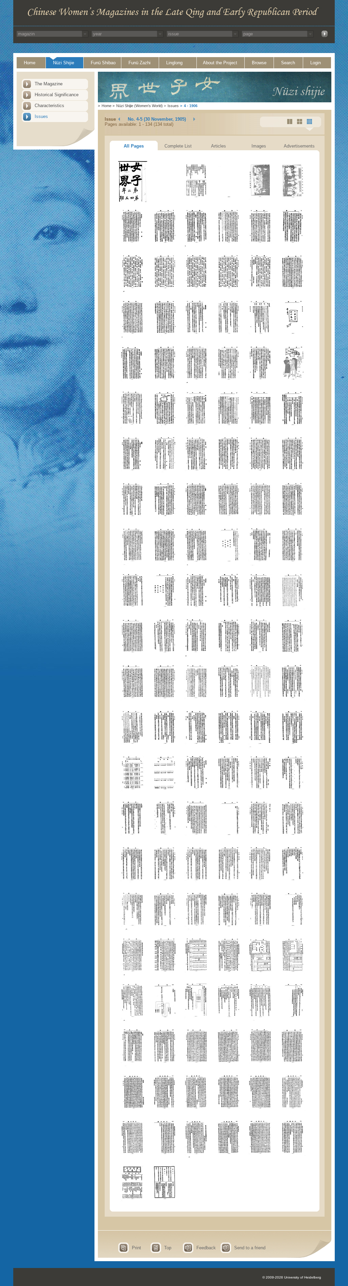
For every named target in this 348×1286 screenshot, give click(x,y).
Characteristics (49, 105)
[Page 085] (132, 838)
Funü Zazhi (139, 62)
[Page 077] (260, 747)
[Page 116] (164, 1065)
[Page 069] (196, 701)
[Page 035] (260, 428)
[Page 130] (228, 1157)
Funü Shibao (103, 62)
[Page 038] (164, 473)
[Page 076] (228, 747)
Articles (218, 146)
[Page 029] (260, 382)
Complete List (178, 146)
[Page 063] (196, 655)
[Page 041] (260, 473)
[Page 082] (228, 792)
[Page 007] (132, 245)
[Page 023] (260, 337)
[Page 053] (260, 564)
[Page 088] (228, 838)
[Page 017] (260, 291)
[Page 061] (132, 655)
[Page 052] (228, 564)
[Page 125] (260, 1111)
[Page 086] (164, 838)
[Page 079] (132, 792)
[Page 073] (132, 747)
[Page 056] (164, 610)
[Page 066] (292, 655)
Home (29, 62)
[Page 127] (132, 1157)
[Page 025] (132, 382)
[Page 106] (228, 974)
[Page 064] (228, 655)
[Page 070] (228, 701)
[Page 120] (292, 1065)
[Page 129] (196, 1157)
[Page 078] (292, 747)
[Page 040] (228, 473)
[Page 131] (260, 1157)
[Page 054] (292, 564)
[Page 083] (260, 792)
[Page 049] (132, 564)
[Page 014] (164, 291)
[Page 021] (196, 337)
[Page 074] (164, 747)
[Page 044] (164, 519)
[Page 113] (260, 1020)
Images (258, 146)
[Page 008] (164, 245)
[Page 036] (292, 428)
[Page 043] (132, 519)
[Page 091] (132, 883)
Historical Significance (57, 94)
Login (315, 62)
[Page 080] (164, 792)
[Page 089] (260, 838)
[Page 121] (132, 1111)
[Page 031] (132, 428)
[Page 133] (132, 1202)
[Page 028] (228, 382)
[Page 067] (132, 701)
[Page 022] (228, 337)
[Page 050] (164, 564)
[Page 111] (196, 1020)
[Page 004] (228, 200)
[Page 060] (292, 610)
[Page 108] (292, 974)
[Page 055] (132, 610)
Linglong (174, 62)
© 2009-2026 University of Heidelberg (291, 1277)
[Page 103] (132, 974)
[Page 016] (228, 291)
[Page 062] (164, 655)
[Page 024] (292, 337)
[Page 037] (132, 473)
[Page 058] (228, 610)
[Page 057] (196, 610)
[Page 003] (196, 200)
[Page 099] (196, 929)
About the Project (220, 62)
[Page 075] (196, 747)
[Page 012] (292, 245)
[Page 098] (164, 929)
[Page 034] (228, 428)
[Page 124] (228, 1111)
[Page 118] (228, 1065)
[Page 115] (132, 1065)
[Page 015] (196, 291)
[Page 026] (164, 382)
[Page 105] (196, 974)
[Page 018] (292, 291)
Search (288, 62)
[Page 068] (164, 701)
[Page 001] (132, 200)
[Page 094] (228, 883)
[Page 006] (292, 200)
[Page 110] (164, 1020)
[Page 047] (260, 519)
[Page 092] (164, 883)
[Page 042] (292, 473)
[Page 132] (292, 1157)
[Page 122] (164, 1111)
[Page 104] (164, 974)
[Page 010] (228, 245)
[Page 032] (164, 428)
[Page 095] (260, 883)
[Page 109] (132, 1020)
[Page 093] (196, 883)
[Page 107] (260, 974)
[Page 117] (196, 1065)
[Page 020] (164, 337)
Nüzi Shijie (63, 62)
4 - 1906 (190, 106)
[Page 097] (132, 929)
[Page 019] (132, 337)
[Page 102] (292, 929)
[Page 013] (132, 291)
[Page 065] (260, 655)
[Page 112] (228, 1020)
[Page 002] (164, 200)
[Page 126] (292, 1111)
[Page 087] (196, 838)
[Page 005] (260, 200)
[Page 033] (196, 428)
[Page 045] (196, 519)
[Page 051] (196, 564)
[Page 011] (260, 245)
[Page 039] (196, 473)
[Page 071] (260, 701)
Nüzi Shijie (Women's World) (139, 106)
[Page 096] (292, 883)
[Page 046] (228, 519)
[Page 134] (164, 1202)
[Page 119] (260, 1065)
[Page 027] (196, 382)
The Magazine (49, 83)
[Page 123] (196, 1111)
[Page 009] (196, 245)
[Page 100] (228, 929)
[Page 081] (196, 792)
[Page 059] (260, 610)
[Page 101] (260, 929)
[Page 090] (292, 838)
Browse (259, 62)
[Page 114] (292, 1020)
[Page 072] (292, 701)
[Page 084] (292, 792)
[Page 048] (292, 519)
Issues (41, 116)
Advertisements (299, 146)
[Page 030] (292, 382)
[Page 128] (164, 1157)
